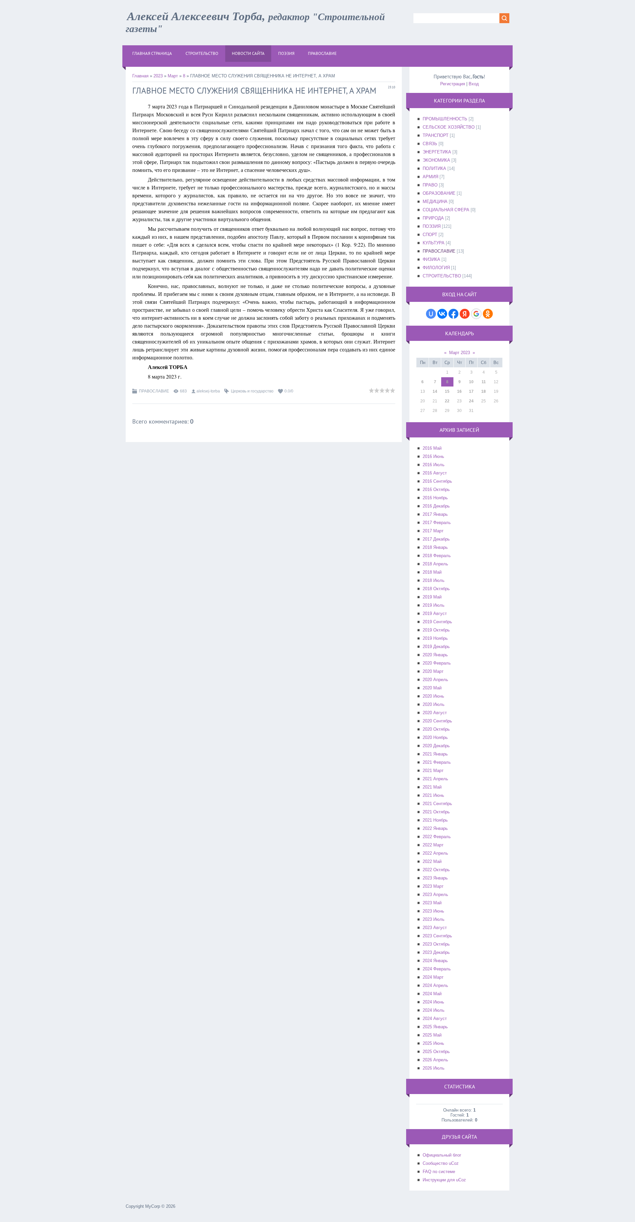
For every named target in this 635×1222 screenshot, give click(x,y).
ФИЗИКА (431, 259)
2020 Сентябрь (437, 720)
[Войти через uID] (431, 314)
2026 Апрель (435, 1059)
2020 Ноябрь (435, 737)
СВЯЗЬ (430, 143)
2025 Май (432, 1035)
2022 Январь (435, 828)
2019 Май (432, 596)
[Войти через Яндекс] (465, 314)
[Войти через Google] (476, 313)
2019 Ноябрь (435, 638)
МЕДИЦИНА (435, 201)
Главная (140, 75)
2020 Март (433, 671)
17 (471, 391)
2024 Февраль (437, 968)
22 (447, 401)
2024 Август (435, 1018)
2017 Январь (435, 514)
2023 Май (432, 902)
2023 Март (433, 886)
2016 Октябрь (436, 489)
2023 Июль (433, 919)
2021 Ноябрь (435, 820)
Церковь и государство (252, 391)
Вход (474, 83)
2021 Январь (435, 754)
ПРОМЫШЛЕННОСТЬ (445, 118)
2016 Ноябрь (435, 497)
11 (484, 382)
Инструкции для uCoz (444, 1179)
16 (459, 391)
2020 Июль (433, 704)
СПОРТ (430, 234)
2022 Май (432, 861)
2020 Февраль (437, 663)
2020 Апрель (435, 679)
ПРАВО (430, 185)
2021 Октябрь (436, 811)
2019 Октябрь (436, 630)
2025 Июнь (433, 1043)
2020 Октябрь (436, 729)
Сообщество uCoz (441, 1163)
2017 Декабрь (436, 539)
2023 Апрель (435, 894)
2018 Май (432, 572)
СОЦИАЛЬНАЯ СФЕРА (446, 209)
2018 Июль (433, 580)
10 (471, 382)
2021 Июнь (433, 795)
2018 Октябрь (436, 588)
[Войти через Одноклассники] (488, 314)
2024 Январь (435, 960)
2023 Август (435, 927)
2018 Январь (435, 547)
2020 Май (432, 687)
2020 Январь (435, 654)
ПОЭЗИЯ (432, 226)
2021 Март (433, 770)
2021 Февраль (437, 762)
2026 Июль (433, 1068)
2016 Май (432, 448)
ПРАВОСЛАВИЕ (154, 391)
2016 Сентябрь (437, 481)
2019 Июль (433, 605)
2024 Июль (433, 1010)
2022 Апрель (435, 853)
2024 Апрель (435, 985)
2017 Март (433, 530)
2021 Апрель (435, 778)
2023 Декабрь (436, 952)
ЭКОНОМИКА (436, 160)
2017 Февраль (437, 522)
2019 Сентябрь (437, 621)
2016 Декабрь (436, 506)
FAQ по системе (439, 1171)
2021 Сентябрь (437, 803)
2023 (158, 75)
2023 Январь (435, 878)
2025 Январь (435, 1026)
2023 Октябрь (436, 944)
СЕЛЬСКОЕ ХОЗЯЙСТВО (449, 127)
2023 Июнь (433, 911)
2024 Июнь (433, 1001)
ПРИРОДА (433, 218)
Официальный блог (442, 1155)
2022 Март (433, 844)
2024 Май (432, 993)
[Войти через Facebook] (453, 314)
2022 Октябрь (436, 869)
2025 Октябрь (436, 1051)
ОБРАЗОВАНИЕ (439, 193)
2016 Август (435, 472)
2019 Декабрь (436, 646)
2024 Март (433, 977)
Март (173, 75)
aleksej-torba (208, 391)
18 (483, 391)
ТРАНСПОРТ (435, 135)
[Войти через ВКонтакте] (442, 314)
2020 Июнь (433, 696)
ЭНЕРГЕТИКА (437, 151)
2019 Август (435, 613)
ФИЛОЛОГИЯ (436, 267)
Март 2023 (459, 352)
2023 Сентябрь (437, 935)
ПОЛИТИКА (434, 168)
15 (447, 391)
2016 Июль (433, 464)
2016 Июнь (433, 456)
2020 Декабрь (436, 745)
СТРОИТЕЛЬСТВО (442, 275)
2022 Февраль (437, 836)
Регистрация (452, 83)
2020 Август (435, 712)
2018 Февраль (437, 555)
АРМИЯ (430, 176)
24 (471, 401)
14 (435, 391)
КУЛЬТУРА (433, 242)
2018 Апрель (435, 563)
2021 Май (432, 787)
